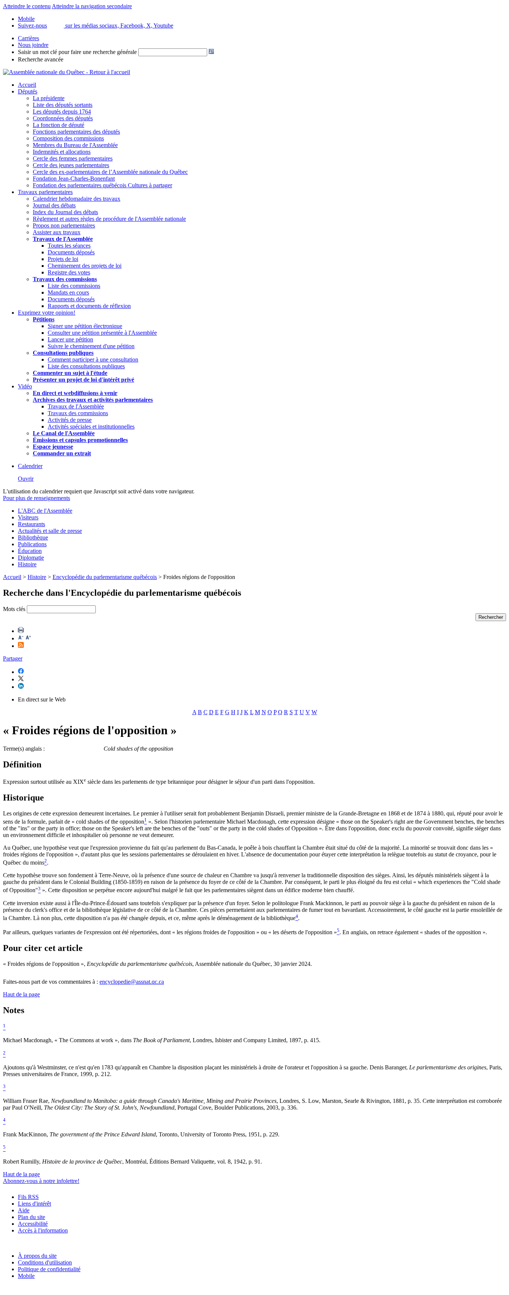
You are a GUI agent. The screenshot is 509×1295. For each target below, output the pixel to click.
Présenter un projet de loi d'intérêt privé (83, 379)
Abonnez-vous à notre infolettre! (41, 1181)
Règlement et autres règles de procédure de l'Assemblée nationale (109, 219)
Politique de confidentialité (49, 1269)
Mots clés (14, 609)
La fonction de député (58, 125)
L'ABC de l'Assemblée (45, 511)
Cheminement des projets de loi (84, 265)
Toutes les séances (69, 245)
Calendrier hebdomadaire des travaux (76, 198)
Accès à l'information (43, 1230)
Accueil (27, 85)
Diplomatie (31, 557)
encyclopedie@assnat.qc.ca (131, 982)
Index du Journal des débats (65, 212)
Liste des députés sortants (62, 105)
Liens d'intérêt (34, 1203)
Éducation (30, 551)
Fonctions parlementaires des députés (76, 131)
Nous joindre (33, 45)
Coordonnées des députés (63, 118)
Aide (23, 1210)
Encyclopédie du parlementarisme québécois (105, 577)
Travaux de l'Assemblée (63, 239)
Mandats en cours (68, 292)
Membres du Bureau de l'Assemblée (75, 145)
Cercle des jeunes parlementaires (71, 165)
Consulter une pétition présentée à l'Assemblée (102, 333)
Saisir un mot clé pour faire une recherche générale (77, 52)
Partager (12, 658)
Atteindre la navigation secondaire (92, 6)
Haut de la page (21, 994)
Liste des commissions (74, 286)
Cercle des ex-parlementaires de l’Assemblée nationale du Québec (110, 172)
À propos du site (37, 1256)
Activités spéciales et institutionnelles (91, 426)
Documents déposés (71, 252)
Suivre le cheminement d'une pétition (91, 346)
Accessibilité (33, 1224)
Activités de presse (70, 420)
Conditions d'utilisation (45, 1262)
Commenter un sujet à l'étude (70, 373)
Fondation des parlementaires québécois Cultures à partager (102, 185)
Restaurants (31, 524)
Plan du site (31, 1217)
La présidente (48, 98)
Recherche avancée (40, 59)
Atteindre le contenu (27, 6)
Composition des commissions (68, 138)
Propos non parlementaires (64, 225)
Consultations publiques (63, 353)
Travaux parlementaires (45, 192)
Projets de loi (63, 259)
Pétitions (43, 319)
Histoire (27, 564)
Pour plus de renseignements (36, 498)
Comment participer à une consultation (93, 359)
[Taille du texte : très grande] (28, 638)
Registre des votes (69, 272)
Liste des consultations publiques (86, 366)
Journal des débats (54, 205)
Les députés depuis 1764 (62, 111)
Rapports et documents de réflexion (89, 306)
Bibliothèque (33, 537)
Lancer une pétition (70, 339)
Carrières (28, 38)
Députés (27, 91)
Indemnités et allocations (62, 152)
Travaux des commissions (65, 279)
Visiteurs (28, 517)
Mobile (26, 1276)
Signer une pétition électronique (85, 326)
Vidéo (25, 386)
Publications (32, 544)
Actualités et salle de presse (50, 531)
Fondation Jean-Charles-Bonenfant (74, 178)
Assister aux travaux (56, 232)
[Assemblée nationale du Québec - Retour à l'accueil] (66, 72)
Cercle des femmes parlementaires (73, 158)
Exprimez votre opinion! (46, 312)
